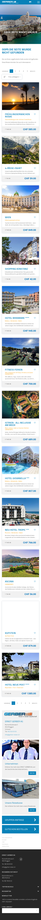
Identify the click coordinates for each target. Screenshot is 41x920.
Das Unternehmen (7, 837)
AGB (3, 842)
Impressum (5, 844)
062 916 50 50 (12, 731)
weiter (32, 773)
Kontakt (4, 840)
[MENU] (38, 2)
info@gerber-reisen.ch (12, 735)
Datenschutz (5, 846)
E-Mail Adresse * (7, 907)
